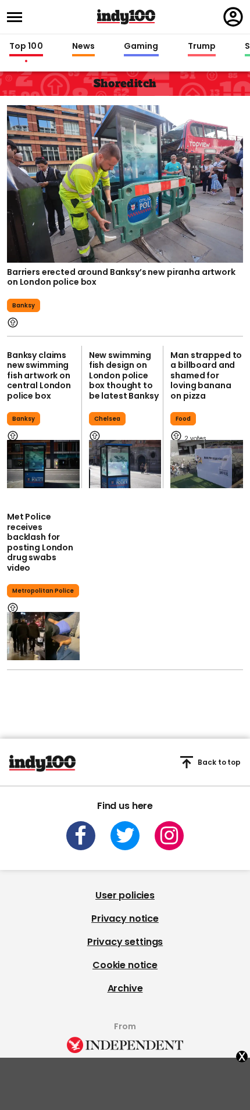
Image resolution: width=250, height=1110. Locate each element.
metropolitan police (43, 590)
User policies (125, 895)
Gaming (141, 46)
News (83, 46)
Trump (202, 46)
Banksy (23, 305)
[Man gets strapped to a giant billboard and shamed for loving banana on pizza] (206, 464)
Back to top (219, 762)
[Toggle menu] (18, 17)
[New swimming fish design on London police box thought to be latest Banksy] (125, 464)
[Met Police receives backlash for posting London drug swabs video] (43, 636)
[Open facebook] (80, 835)
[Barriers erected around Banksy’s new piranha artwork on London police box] (125, 184)
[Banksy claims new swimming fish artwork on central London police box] (43, 464)
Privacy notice (125, 918)
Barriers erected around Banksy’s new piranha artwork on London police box (121, 277)
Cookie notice (125, 965)
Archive (125, 988)
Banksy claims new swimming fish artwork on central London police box (39, 375)
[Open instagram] (169, 835)
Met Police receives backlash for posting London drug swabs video (40, 542)
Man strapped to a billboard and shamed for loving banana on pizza (206, 375)
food (183, 418)
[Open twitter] (125, 835)
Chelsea (107, 418)
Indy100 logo (126, 16)
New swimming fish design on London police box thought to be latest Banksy (124, 375)
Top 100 (26, 46)
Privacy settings (125, 941)
